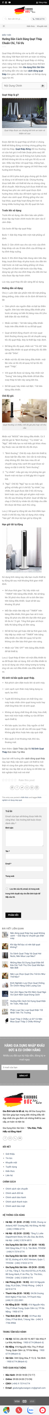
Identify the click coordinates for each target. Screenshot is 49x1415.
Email (8, 864)
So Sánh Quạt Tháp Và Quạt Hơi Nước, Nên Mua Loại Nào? (25, 954)
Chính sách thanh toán (16, 1201)
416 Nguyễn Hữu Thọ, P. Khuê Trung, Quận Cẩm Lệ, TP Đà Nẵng (25, 1308)
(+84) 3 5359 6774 (24, 1277)
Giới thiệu (10, 1154)
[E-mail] (6, 2)
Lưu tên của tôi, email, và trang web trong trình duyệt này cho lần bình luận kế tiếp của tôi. (22, 893)
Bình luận (9, 828)
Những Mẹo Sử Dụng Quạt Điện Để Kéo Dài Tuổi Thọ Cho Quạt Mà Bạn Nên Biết (27, 965)
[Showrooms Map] (6, 1410)
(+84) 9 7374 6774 (15, 1251)
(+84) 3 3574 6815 (23, 1240)
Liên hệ (9, 1175)
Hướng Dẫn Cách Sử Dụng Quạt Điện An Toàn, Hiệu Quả (28, 1002)
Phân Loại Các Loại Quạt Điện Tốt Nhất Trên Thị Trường (26, 1011)
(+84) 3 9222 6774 (24, 1263)
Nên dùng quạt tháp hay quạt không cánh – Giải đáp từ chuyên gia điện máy (27, 936)
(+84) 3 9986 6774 (15, 1229)
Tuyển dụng (11, 1166)
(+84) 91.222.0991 (14, 1300)
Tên (7, 851)
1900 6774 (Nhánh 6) (33, 1342)
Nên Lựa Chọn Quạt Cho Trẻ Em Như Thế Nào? (27, 975)
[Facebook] (3, 2)
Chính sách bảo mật (15, 1206)
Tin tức (9, 1158)
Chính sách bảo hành (16, 1197)
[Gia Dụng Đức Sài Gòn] (24, 10)
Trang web (9, 876)
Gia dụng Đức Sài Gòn (34, 67)
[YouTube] (9, 2)
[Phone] (19, 1410)
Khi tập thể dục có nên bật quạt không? (25, 946)
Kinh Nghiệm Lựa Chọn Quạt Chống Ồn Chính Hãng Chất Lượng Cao (27, 984)
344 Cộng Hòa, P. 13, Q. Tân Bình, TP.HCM (25, 1248)
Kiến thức (31, 26)
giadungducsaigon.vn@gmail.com (29, 1388)
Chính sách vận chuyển (17, 1188)
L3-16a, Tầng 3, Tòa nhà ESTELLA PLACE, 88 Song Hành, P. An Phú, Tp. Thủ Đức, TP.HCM (26, 1274)
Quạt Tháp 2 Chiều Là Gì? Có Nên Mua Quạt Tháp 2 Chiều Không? (26, 1020)
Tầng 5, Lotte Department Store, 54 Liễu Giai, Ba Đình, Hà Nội (25, 1237)
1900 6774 (17, 1311)
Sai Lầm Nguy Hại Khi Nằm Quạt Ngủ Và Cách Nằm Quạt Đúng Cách (28, 993)
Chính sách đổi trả (14, 1193)
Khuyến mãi (42, 26)
